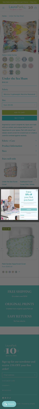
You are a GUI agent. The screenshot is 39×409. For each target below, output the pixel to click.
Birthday (22, 215)
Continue (29, 209)
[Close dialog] (37, 190)
